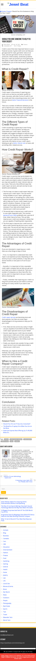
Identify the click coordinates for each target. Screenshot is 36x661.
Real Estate (6, 606)
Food (4, 558)
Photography (7, 603)
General (5, 567)
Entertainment (7, 550)
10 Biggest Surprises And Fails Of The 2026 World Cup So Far (17, 511)
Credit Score (5, 441)
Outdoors (6, 598)
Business (6, 536)
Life (4, 581)
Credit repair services (9, 317)
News (5, 595)
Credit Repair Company (16, 439)
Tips (4, 612)
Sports (5, 609)
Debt (12, 441)
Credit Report (27, 439)
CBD (4, 544)
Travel (5, 614)
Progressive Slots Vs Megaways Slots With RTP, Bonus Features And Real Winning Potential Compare (17, 515)
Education (6, 547)
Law (4, 578)
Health (5, 569)
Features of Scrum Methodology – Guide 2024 (12, 477)
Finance (9, 11)
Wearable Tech (7, 617)
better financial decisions (20, 100)
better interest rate (19, 143)
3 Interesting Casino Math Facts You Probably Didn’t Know (23, 480)
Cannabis (6, 538)
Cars (4, 541)
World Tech (6, 620)
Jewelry (5, 575)
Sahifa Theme (4, 655)
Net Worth (6, 592)
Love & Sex (6, 583)
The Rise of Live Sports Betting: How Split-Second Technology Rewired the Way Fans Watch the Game (17, 507)
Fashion (5, 552)
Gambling (6, 561)
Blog (4, 533)
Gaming (5, 564)
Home (3, 11)
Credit (6, 439)
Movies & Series (8, 586)
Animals (5, 530)
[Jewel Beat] (18, 4)
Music (5, 589)
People (5, 600)
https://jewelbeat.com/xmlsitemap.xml (12, 643)
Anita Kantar (6, 44)
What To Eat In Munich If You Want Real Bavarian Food (16, 519)
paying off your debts (10, 215)
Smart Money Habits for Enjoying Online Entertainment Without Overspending (13, 502)
